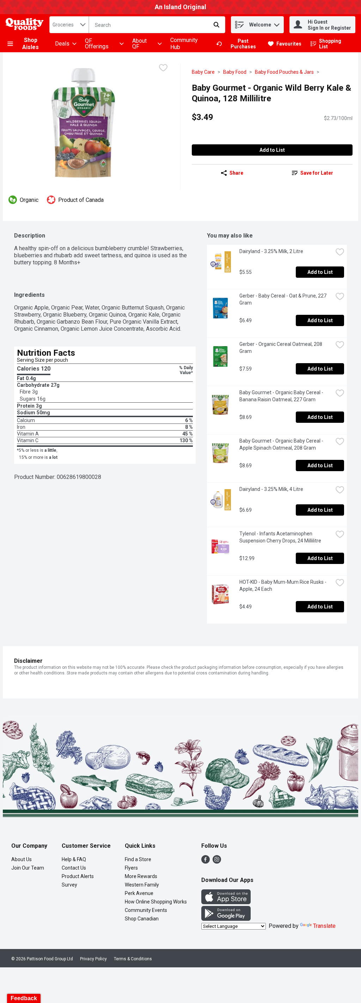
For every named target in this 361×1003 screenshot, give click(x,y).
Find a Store (138, 859)
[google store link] (226, 918)
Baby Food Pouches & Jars (284, 72)
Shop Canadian (142, 918)
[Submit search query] (216, 24)
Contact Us (74, 868)
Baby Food (234, 72)
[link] (239, 44)
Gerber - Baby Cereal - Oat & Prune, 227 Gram (283, 299)
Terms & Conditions (133, 958)
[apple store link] (226, 902)
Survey (69, 885)
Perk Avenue (139, 893)
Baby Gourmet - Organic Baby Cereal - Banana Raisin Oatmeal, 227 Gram (281, 396)
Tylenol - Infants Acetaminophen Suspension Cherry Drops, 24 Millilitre (280, 537)
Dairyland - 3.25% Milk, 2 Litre (271, 251)
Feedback (24, 998)
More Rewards (141, 876)
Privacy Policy (93, 958)
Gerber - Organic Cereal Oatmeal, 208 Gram (281, 347)
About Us (21, 859)
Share (236, 173)
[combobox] (69, 24)
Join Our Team (27, 868)
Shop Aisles (30, 43)
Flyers (131, 868)
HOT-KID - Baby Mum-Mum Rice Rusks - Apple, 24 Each (284, 585)
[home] (26, 25)
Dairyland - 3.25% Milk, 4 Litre (271, 489)
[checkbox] (163, 69)
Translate (324, 926)
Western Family (142, 885)
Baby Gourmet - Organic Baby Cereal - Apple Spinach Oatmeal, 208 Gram (281, 444)
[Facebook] (205, 861)
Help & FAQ (74, 859)
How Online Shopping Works (156, 902)
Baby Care (203, 72)
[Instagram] (217, 861)
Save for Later (316, 173)
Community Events (146, 910)
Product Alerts (78, 876)
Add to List (272, 150)
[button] (277, 23)
